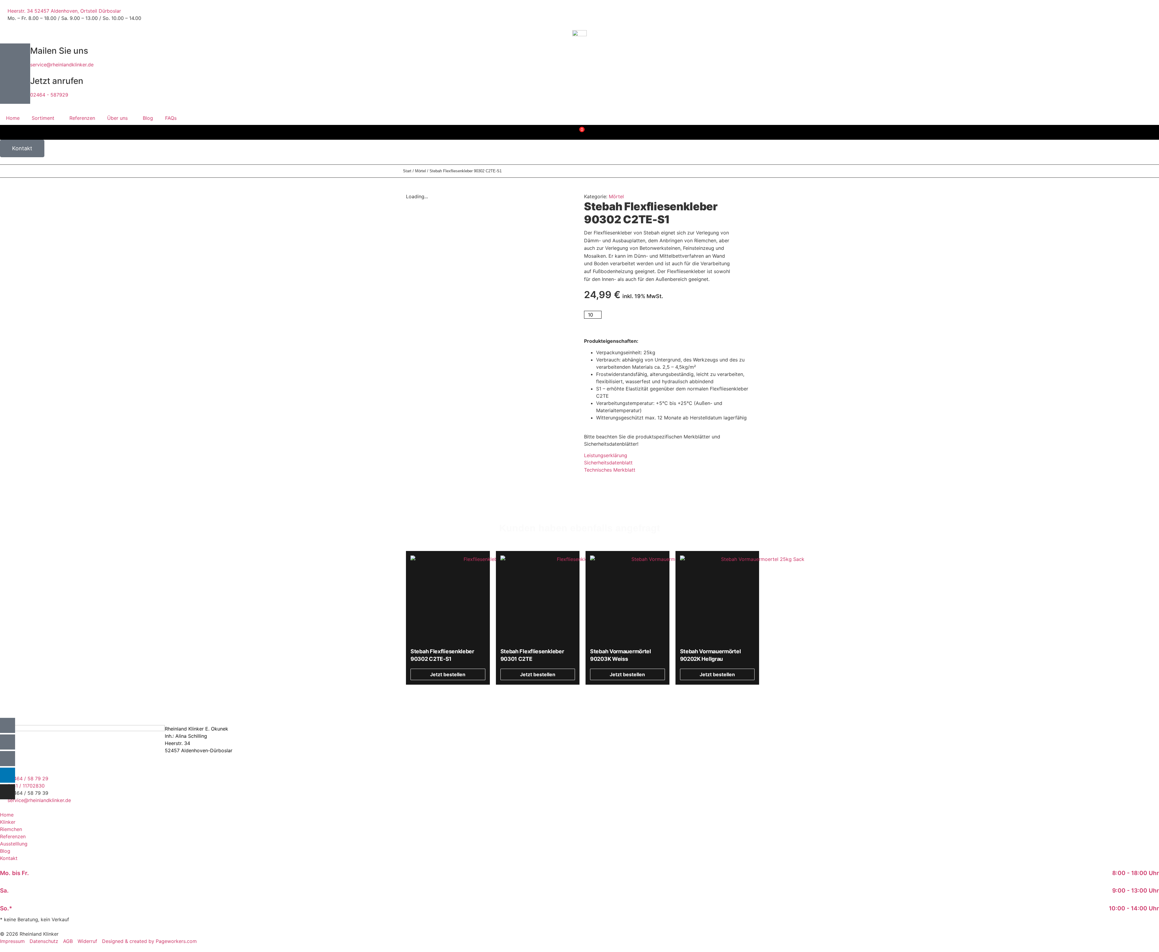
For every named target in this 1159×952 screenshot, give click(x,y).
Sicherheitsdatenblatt (608, 463)
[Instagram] (7, 791)
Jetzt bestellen (626, 319)
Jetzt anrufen (56, 81)
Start (407, 171)
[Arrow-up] (7, 725)
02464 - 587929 (49, 95)
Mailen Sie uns (59, 51)
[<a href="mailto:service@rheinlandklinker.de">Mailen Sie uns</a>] (15, 58)
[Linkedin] (7, 775)
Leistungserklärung (605, 455)
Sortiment (43, 118)
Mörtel (420, 171)
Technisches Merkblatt (609, 470)
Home (13, 118)
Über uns (117, 118)
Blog (148, 118)
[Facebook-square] (7, 742)
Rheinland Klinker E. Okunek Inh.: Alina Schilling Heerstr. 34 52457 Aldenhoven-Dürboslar (198, 739)
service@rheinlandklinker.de (62, 65)
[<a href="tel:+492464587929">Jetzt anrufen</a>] (15, 89)
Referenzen (82, 118)
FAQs (171, 118)
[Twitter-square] (7, 758)
